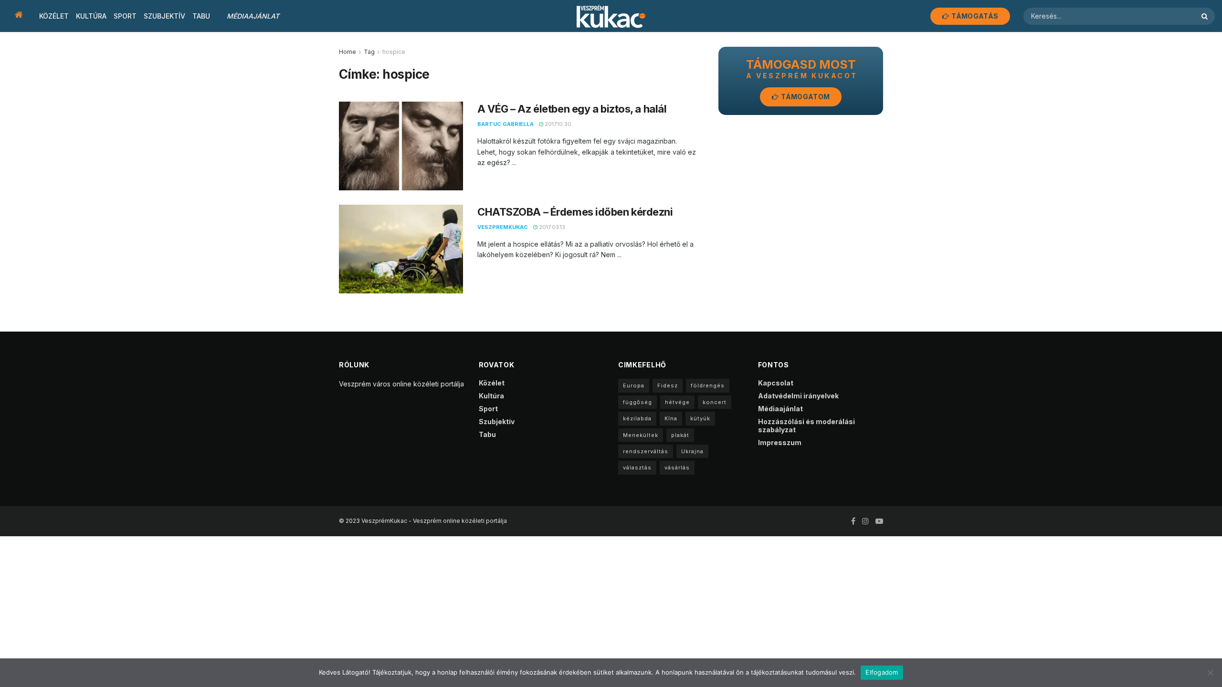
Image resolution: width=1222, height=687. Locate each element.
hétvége (677, 402)
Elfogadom (881, 672)
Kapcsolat (775, 383)
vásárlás (677, 467)
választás (637, 467)
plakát (680, 435)
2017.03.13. (552, 227)
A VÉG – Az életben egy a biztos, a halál (571, 109)
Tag (369, 51)
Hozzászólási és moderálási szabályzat (806, 425)
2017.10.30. (558, 124)
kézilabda (637, 418)
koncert (715, 402)
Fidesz (667, 385)
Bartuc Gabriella (505, 124)
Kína (670, 418)
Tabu (201, 16)
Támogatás (974, 16)
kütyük (700, 418)
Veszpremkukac (502, 227)
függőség (637, 402)
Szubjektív (164, 16)
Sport (125, 16)
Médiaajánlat (253, 16)
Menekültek (640, 435)
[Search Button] (1206, 16)
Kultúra (91, 16)
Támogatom (805, 97)
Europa (633, 385)
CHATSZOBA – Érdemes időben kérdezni (575, 212)
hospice (393, 51)
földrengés (708, 385)
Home (347, 51)
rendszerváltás (645, 451)
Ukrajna (692, 451)
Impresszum (779, 442)
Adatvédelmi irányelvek (798, 396)
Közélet (54, 16)
